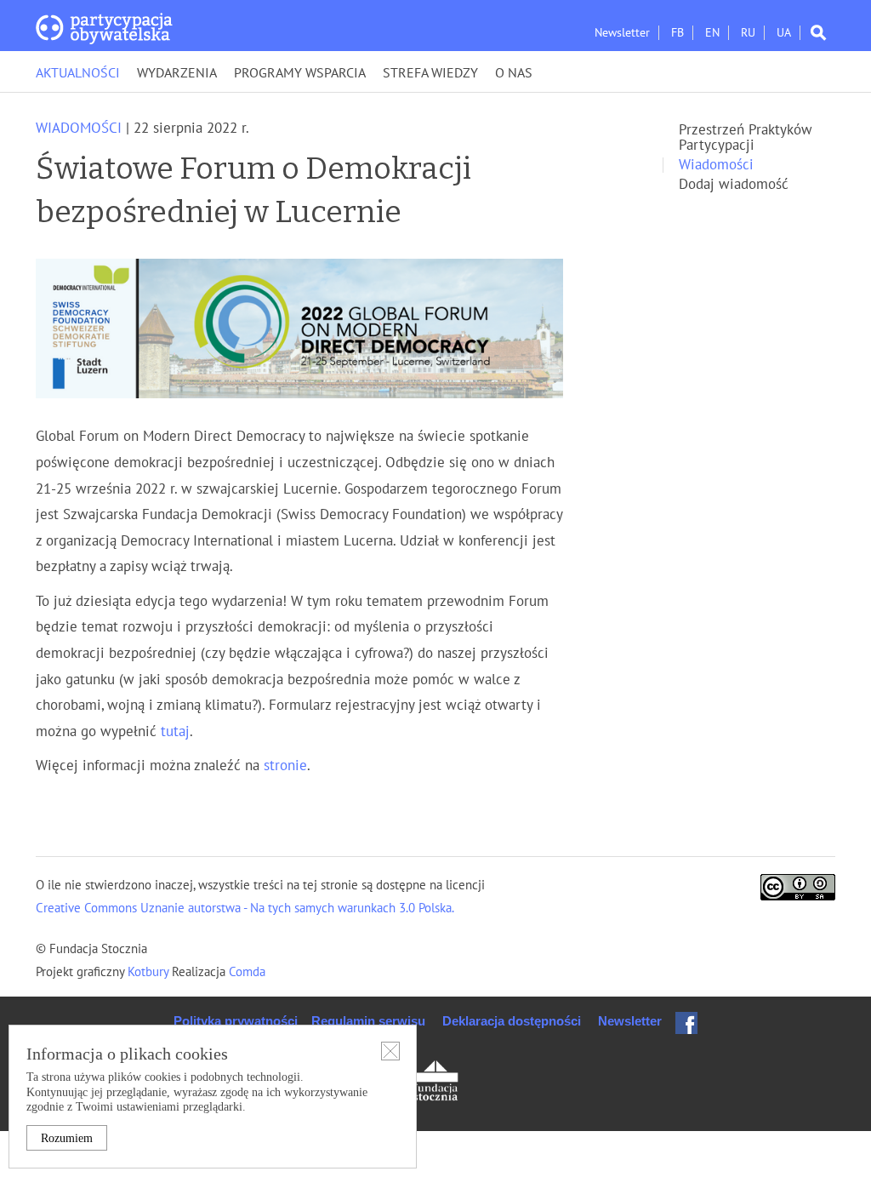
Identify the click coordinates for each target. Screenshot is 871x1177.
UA (784, 33)
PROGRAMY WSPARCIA (300, 73)
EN (712, 33)
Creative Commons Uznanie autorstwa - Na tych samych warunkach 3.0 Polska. (245, 908)
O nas (513, 73)
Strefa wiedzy (430, 73)
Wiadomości (79, 128)
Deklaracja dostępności (511, 1021)
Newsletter (622, 33)
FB (677, 33)
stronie (285, 765)
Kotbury (150, 972)
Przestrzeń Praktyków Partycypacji (745, 138)
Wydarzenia (177, 73)
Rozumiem (67, 1138)
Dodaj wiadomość (733, 184)
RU (748, 33)
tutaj (175, 731)
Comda (245, 972)
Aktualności (78, 73)
